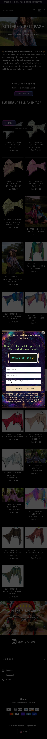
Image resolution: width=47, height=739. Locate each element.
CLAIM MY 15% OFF (23, 388)
